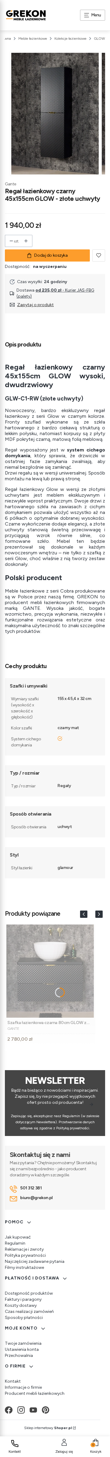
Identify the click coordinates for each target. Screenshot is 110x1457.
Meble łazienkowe (32, 38)
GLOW (99, 38)
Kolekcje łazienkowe (70, 38)
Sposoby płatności (24, 1317)
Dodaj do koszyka (51, 255)
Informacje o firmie (23, 1387)
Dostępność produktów (29, 1293)
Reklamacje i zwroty (24, 1249)
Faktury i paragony (23, 1299)
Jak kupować (18, 1237)
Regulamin (15, 1243)
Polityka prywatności (25, 1255)
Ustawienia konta (22, 1349)
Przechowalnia (19, 1355)
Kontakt (13, 1381)
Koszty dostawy (21, 1305)
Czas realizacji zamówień (29, 1311)
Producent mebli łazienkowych (34, 1393)
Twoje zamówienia (23, 1343)
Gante (10, 184)
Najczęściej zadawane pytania (34, 1261)
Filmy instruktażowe (24, 1267)
